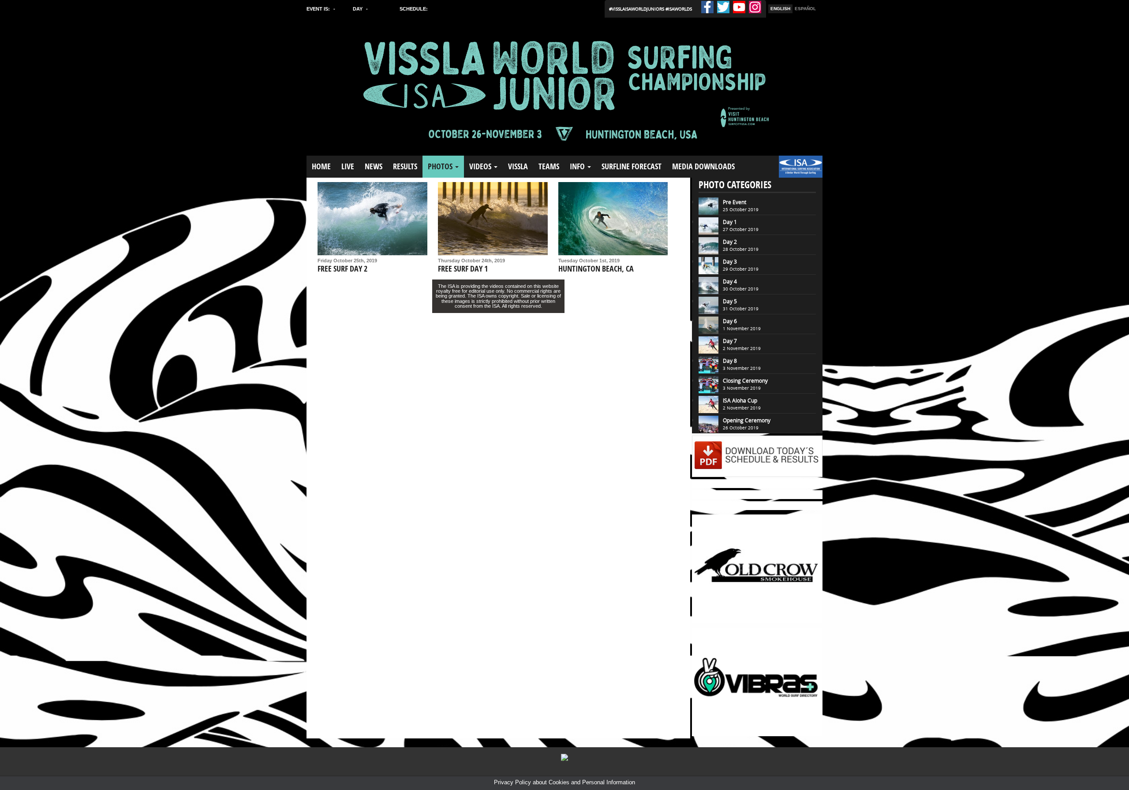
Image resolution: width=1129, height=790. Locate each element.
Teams (548, 166)
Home (321, 166)
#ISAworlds (678, 9)
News (373, 166)
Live (347, 166)
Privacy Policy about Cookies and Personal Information (564, 782)
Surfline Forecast (632, 166)
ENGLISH (780, 8)
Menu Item (793, 171)
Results (405, 166)
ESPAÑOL (805, 8)
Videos (481, 166)
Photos (441, 166)
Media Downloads (703, 166)
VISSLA (518, 166)
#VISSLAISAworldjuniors (637, 9)
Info (578, 166)
